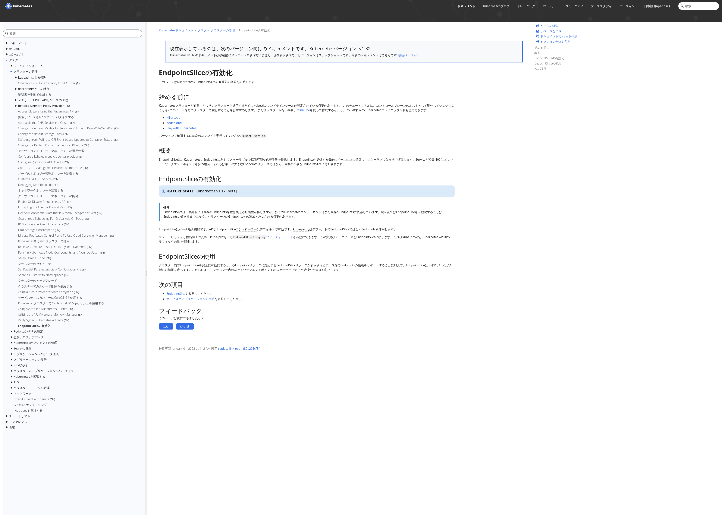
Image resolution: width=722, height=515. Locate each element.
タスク (202, 30)
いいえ (185, 326)
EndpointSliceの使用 (547, 63)
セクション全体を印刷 (555, 41)
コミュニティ (574, 6)
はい (166, 326)
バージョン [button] (626, 6)
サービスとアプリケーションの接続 (190, 299)
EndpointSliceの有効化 (549, 58)
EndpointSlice (175, 294)
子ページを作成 (550, 31)
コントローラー (246, 229)
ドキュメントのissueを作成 (558, 36)
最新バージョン (408, 55)
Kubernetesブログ (496, 6)
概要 (537, 53)
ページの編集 (549, 26)
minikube (303, 110)
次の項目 (540, 69)
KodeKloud (174, 123)
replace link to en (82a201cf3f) (239, 348)
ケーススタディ (601, 6)
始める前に (541, 48)
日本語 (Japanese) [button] (657, 6)
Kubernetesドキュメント (176, 30)
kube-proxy (301, 229)
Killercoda (173, 117)
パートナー (550, 6)
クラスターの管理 (223, 30)
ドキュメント (466, 6)
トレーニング (526, 6)
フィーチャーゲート (279, 237)
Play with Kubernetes (181, 128)
